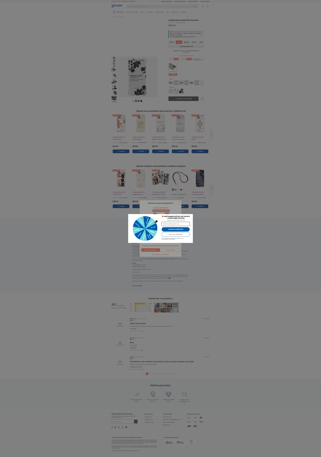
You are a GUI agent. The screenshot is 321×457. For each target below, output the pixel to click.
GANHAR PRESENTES (175, 229)
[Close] (191, 216)
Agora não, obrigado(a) (175, 234)
